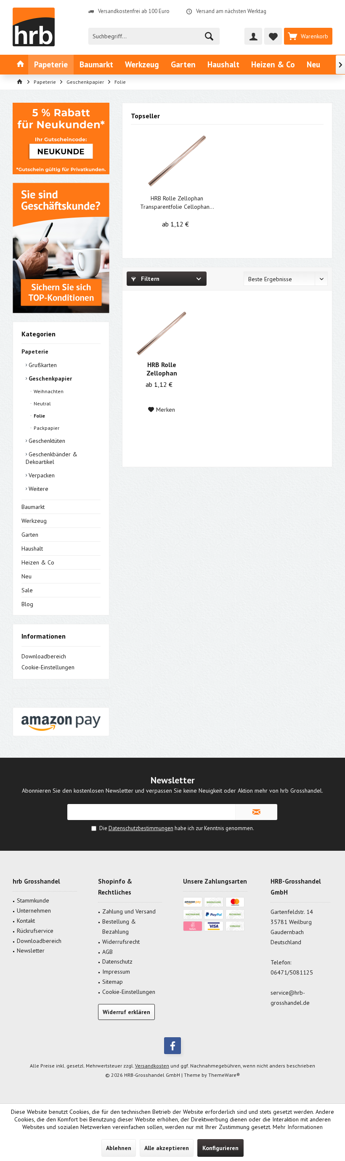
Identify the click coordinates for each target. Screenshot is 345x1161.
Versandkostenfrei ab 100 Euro (134, 11)
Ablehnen (118, 1148)
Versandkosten (152, 1065)
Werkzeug (34, 521)
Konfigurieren (220, 1148)
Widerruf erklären (126, 1012)
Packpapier (45, 428)
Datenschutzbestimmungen (141, 828)
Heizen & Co (37, 562)
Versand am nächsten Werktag (231, 11)
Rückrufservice (35, 931)
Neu (26, 576)
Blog (27, 604)
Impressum (116, 971)
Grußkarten (42, 365)
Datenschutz (117, 961)
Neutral (41, 403)
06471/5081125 (292, 972)
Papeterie (34, 351)
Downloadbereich (43, 656)
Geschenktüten (46, 441)
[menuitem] (308, 36)
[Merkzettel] (273, 36)
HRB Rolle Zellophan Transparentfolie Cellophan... (177, 202)
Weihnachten (48, 391)
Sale (27, 590)
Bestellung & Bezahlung (119, 926)
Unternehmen (34, 910)
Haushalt (32, 548)
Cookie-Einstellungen (47, 667)
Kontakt (26, 920)
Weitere (37, 489)
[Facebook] (172, 1045)
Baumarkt (33, 507)
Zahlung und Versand (129, 911)
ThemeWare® (224, 1075)
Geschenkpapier (49, 378)
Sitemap (112, 981)
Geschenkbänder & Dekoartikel (51, 458)
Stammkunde (33, 900)
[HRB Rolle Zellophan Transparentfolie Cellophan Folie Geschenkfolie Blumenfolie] (177, 160)
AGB (107, 952)
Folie (38, 416)
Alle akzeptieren (166, 1148)
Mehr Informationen (298, 1127)
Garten (29, 534)
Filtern (149, 278)
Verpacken (41, 475)
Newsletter (31, 950)
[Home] (20, 65)
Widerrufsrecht (121, 941)
